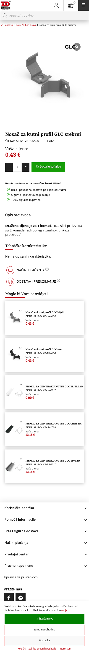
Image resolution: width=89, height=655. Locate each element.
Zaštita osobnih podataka (43, 648)
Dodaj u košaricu (50, 166)
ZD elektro (7, 25)
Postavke (44, 640)
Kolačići (22, 648)
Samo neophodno (44, 629)
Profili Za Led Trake (26, 25)
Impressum (65, 648)
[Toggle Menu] (83, 5)
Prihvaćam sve (44, 618)
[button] (44, 270)
